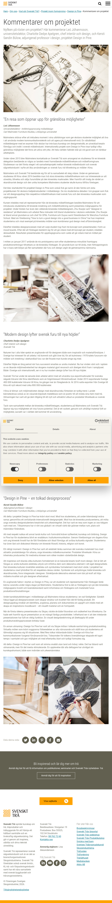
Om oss (13, 11)
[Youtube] (50, 863)
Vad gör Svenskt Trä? (29, 11)
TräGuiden (82, 851)
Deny (20, 480)
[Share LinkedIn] (33, 740)
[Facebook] (57, 863)
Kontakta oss (46, 839)
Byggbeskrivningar (86, 828)
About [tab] (93, 429)
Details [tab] (56, 429)
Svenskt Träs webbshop (88, 835)
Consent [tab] (19, 429)
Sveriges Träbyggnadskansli (90, 844)
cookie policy (65, 453)
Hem (5, 11)
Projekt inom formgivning (53, 11)
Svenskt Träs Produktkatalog (90, 838)
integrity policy (45, 453)
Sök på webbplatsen (101, 3)
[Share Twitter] (25, 740)
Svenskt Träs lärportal (87, 831)
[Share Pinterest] (42, 740)
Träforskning (83, 854)
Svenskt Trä (10, 4)
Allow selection (56, 480)
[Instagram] (63, 863)
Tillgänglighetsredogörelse (16, 889)
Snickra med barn (85, 841)
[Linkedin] (43, 863)
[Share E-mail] (58, 740)
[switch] (42, 469)
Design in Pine (74, 11)
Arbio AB (81, 864)
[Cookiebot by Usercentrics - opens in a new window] (97, 421)
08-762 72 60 (54, 836)
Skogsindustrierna (85, 848)
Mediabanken (83, 861)
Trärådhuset (82, 858)
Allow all (92, 480)
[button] (108, 3)
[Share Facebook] (50, 740)
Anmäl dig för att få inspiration (56, 775)
